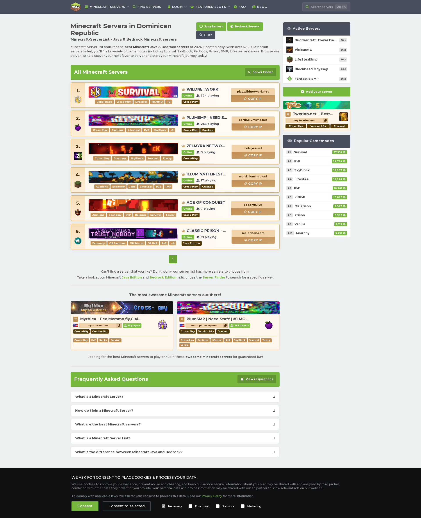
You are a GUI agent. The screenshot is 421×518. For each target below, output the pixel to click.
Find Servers (149, 7)
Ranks (103, 340)
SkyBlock (240, 340)
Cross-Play (81, 340)
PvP (228, 340)
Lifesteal (217, 340)
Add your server (319, 92)
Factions (203, 340)
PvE (93, 340)
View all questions (259, 379)
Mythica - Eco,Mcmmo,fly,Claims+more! (119, 319)
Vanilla (185, 345)
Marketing (254, 506)
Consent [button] (85, 506)
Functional (202, 506)
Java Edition (132, 277)
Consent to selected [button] (127, 506)
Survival (115, 340)
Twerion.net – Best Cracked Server (327, 114)
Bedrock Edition (163, 277)
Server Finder (214, 277)
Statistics (228, 506)
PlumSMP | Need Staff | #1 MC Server (223, 319)
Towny (266, 340)
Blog (262, 7)
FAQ (242, 7)
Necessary (175, 506)
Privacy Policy (212, 496)
